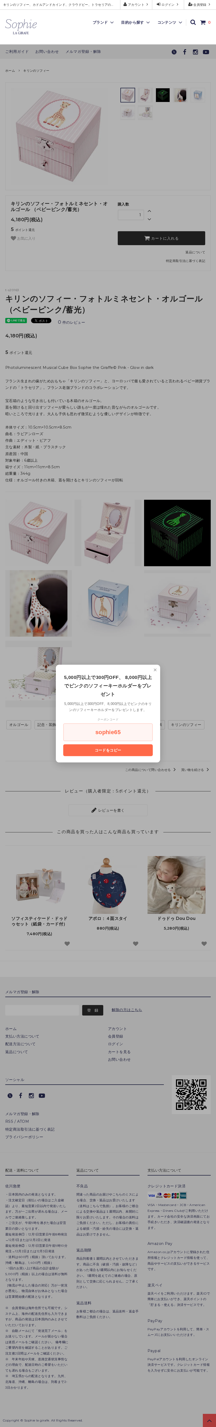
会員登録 (200, 5)
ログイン (168, 5)
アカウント (136, 5)
